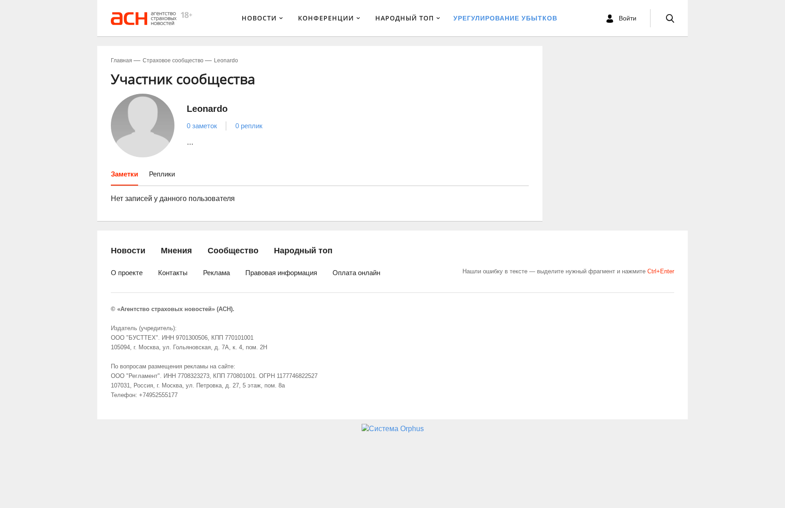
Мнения (176, 250)
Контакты (173, 273)
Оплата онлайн (356, 273)
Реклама (216, 273)
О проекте (127, 273)
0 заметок (202, 126)
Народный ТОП (404, 18)
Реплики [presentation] (162, 174)
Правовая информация (281, 273)
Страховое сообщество (173, 60)
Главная (121, 60)
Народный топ (303, 250)
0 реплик (249, 126)
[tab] (124, 177)
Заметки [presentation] (124, 174)
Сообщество (233, 250)
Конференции (326, 18)
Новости (259, 18)
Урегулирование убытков (505, 18)
